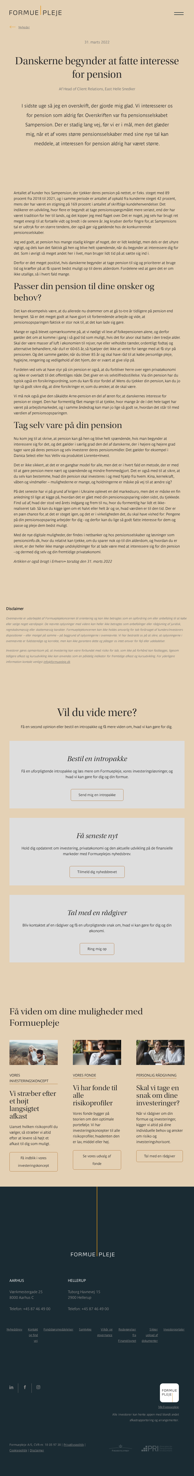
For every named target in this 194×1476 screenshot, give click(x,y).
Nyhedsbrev (14, 1329)
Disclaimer (37, 1450)
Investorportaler (174, 1329)
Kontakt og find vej (33, 1335)
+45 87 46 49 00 (36, 1309)
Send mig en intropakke (97, 795)
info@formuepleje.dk (57, 662)
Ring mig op (97, 949)
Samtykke (85, 1329)
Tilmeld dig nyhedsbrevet (97, 872)
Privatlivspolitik (74, 1444)
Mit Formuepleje (168, 1407)
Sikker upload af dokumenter (150, 1335)
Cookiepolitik (18, 1450)
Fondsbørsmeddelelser (58, 1329)
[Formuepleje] (35, 13)
